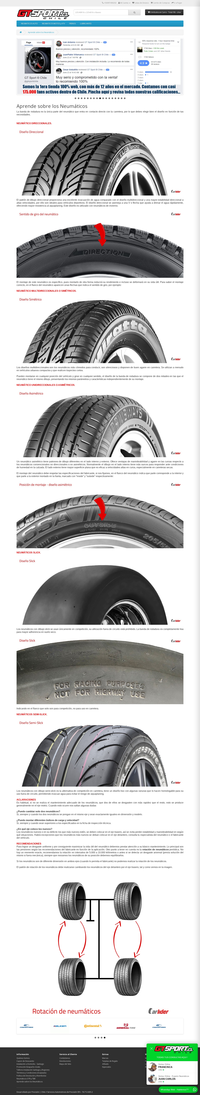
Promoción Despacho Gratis (28, 1067)
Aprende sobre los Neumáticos (41, 32)
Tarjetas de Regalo (110, 1061)
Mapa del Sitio (65, 1064)
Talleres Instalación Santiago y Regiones (33, 1070)
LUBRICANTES (85, 23)
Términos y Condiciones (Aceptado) (31, 1073)
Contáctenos (64, 1058)
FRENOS (72, 23)
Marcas (105, 1058)
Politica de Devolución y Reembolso (31, 1075)
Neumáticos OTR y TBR (26, 1078)
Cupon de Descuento (25, 1061)
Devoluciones (65, 1061)
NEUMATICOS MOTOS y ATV (53, 23)
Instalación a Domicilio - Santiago (30, 1064)
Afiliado (105, 1064)
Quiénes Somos (23, 1058)
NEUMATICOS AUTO (29, 23)
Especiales (106, 1067)
